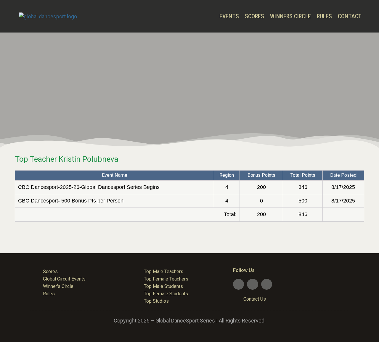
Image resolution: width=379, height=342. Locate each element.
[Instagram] (266, 284)
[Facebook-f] (238, 284)
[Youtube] (252, 284)
